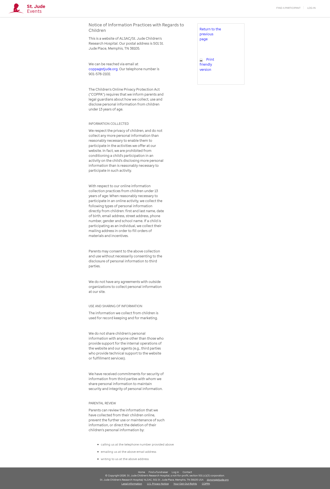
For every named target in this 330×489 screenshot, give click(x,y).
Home (141, 472)
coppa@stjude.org (103, 69)
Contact (187, 472)
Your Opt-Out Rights (185, 483)
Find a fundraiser (158, 472)
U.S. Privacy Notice (158, 483)
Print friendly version (207, 64)
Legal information (131, 483)
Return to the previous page (210, 34)
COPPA (206, 483)
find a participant (288, 8)
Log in (311, 8)
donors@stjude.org (218, 479)
